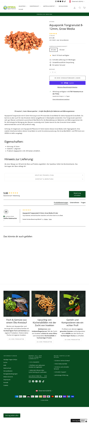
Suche (5, 362)
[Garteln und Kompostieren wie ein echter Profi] (72, 304)
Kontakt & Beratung (44, 179)
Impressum (6, 379)
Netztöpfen (51, 118)
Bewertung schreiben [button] (77, 194)
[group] (12, 193)
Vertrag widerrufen (11, 415)
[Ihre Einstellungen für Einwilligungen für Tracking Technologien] (86, 421)
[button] (67, 35)
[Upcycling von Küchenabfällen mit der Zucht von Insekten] (44, 304)
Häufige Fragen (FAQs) (10, 359)
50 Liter (62, 50)
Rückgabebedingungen (10, 374)
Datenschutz (7, 368)
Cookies (5, 385)
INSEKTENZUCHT (34, 6)
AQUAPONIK (22, 6)
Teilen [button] (50, 219)
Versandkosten (64, 40)
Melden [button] (46, 219)
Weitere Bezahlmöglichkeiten (67, 87)
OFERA (51, 21)
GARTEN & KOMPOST (49, 6)
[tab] (61, 203)
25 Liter (53, 50)
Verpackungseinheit (58, 46)
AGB (4, 365)
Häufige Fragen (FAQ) (44, 175)
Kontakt (21, 9)
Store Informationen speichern (61, 99)
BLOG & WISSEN (63, 6)
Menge (52, 69)
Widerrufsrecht (8, 377)
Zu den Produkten (16, 339)
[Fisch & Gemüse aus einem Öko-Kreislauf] (16, 304)
